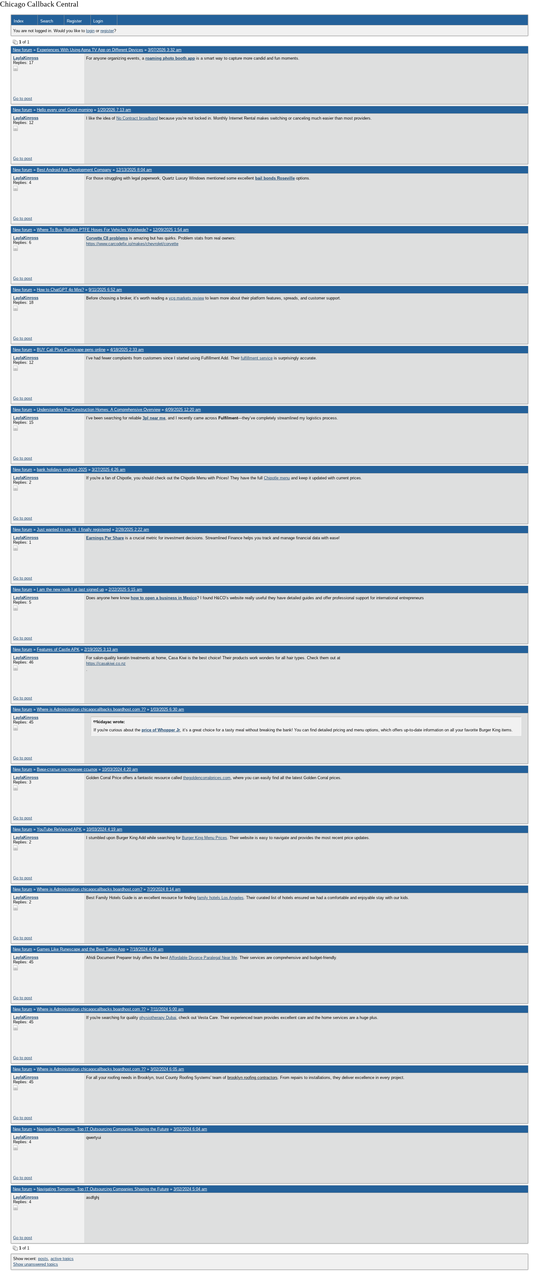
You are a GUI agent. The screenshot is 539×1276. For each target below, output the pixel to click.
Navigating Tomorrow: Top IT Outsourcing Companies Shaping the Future (103, 1129)
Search (46, 21)
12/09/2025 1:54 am (171, 229)
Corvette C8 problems (107, 238)
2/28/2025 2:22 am (132, 529)
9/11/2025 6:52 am (105, 289)
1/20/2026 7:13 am (114, 109)
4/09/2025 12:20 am (183, 409)
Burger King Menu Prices (204, 837)
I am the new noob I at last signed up (70, 589)
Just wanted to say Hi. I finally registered (74, 529)
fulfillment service (257, 358)
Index (19, 21)
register (107, 30)
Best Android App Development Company (74, 169)
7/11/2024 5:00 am (167, 1009)
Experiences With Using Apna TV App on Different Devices (90, 49)
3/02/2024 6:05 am (167, 1069)
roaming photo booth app (170, 58)
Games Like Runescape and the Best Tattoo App (81, 949)
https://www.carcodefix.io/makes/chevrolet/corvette (132, 243)
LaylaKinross (25, 58)
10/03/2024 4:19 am (104, 829)
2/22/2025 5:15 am (125, 589)
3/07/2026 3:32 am (165, 49)
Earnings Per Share (105, 538)
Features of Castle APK (58, 649)
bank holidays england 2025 (62, 469)
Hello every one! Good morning (65, 109)
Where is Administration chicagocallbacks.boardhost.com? (89, 889)
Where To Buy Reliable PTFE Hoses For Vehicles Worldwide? (92, 229)
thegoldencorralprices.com (207, 777)
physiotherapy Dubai (157, 1017)
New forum (22, 49)
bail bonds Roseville (275, 178)
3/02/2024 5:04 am (190, 1189)
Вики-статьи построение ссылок (67, 769)
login (90, 30)
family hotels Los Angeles (220, 897)
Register (74, 21)
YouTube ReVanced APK (59, 829)
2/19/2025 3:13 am (101, 649)
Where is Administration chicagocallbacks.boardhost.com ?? (91, 709)
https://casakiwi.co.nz (106, 663)
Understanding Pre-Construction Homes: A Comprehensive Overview (98, 409)
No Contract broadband (137, 118)
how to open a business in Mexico (164, 598)
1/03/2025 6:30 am (167, 709)
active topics (62, 1258)
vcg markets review (186, 298)
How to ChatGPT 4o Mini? (60, 289)
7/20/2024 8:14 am (164, 889)
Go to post (22, 98)
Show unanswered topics (35, 1264)
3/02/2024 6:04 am (190, 1129)
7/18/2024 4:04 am (146, 949)
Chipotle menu (277, 478)
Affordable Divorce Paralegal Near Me (203, 957)
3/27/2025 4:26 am (108, 469)
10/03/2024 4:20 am (120, 769)
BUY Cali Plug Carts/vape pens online (71, 349)
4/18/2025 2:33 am (127, 349)
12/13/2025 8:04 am (134, 169)
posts (43, 1258)
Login (98, 21)
